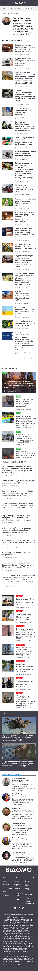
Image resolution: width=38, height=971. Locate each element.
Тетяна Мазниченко (10, 14)
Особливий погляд (18, 894)
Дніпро (3, 8)
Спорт (5, 898)
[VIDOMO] (19, 3)
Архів (29, 358)
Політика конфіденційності (31, 902)
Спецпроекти (30, 877)
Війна (4, 881)
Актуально (18, 885)
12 (24, 358)
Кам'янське (26, 8)
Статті (16, 877)
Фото (27, 881)
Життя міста (7, 888)
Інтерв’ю (17, 888)
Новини (6, 877)
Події (5, 891)
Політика (6, 885)
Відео (27, 885)
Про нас (28, 898)
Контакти (28, 895)
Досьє (16, 899)
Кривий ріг (10, 8)
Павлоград (34, 8)
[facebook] (19, 908)
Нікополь (18, 8)
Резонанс (17, 881)
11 (20, 358)
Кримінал (6, 895)
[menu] (4, 3)
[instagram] (15, 908)
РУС (33, 3)
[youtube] (23, 908)
